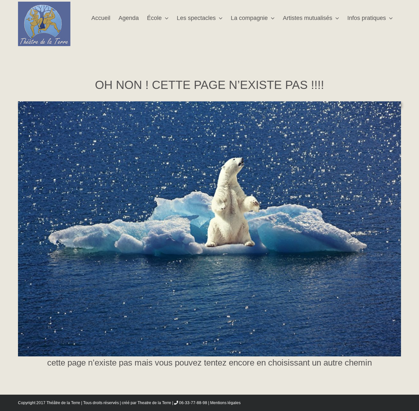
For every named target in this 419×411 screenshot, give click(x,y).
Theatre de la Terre (154, 403)
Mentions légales (225, 403)
